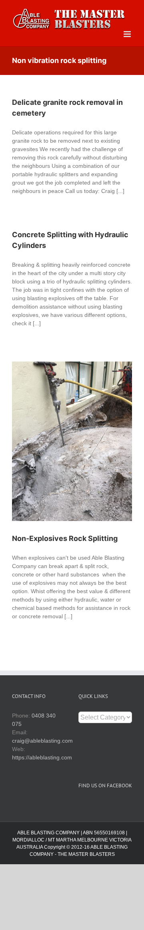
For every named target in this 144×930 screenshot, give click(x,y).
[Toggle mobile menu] (128, 34)
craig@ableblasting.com (42, 740)
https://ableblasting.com (42, 757)
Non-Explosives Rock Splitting (65, 538)
